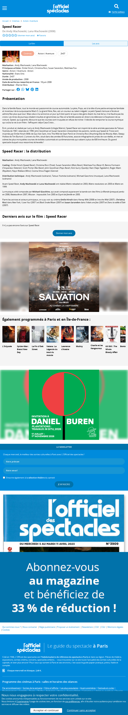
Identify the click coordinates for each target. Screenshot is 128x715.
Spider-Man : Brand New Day (23, 349)
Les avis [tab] (95, 43)
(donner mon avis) (26, 35)
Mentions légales (115, 627)
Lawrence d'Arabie (65, 348)
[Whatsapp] (23, 89)
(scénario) (38, 175)
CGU (103, 627)
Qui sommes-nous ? (11, 627)
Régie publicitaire (47, 627)
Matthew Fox (70, 68)
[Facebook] (18, 89)
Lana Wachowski (39, 65)
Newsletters (87, 627)
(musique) (90, 175)
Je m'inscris (64, 484)
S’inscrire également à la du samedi (30, 477)
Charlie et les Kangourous (97, 347)
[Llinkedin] (37, 89)
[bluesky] (27, 89)
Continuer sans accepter (81, 710)
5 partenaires (23, 701)
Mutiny (79, 346)
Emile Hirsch (28, 68)
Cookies (6, 629)
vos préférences (72, 701)
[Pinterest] (32, 89)
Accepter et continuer (46, 710)
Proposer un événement (68, 627)
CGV (97, 627)
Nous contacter (30, 627)
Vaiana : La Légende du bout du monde (52, 350)
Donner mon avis (64, 233)
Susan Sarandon (55, 68)
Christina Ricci (40, 68)
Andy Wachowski (23, 65)
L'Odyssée (7, 346)
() (23, 165)
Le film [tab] (32, 43)
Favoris (42, 35)
